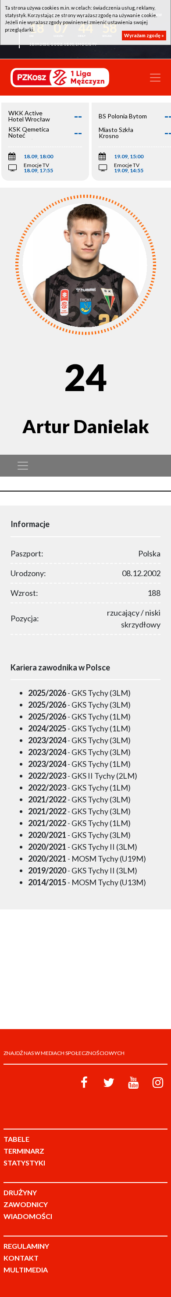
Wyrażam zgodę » (144, 35)
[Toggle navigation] (155, 77)
